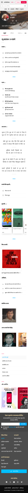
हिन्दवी (2, 460)
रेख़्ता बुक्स (3, 466)
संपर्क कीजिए (17, 444)
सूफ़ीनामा (16, 460)
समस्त (14, 77)
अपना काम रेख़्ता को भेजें (6, 451)
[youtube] (14, 482)
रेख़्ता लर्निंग (16, 463)
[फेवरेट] (12, 20)
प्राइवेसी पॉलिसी (7, 488)
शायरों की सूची (5, 357)
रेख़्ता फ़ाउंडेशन (17, 438)
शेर (8, 9)
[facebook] (6, 482)
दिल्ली (18, 23)
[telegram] (21, 482)
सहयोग (3, 438)
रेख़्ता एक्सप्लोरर (17, 451)
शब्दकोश (12, 9)
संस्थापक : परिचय (18, 441)
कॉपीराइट (22, 488)
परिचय (12, 33)
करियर (15, 448)
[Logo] (7, 2)
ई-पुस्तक (22, 9)
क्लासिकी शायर (5, 365)
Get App (24, 2)
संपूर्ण (4, 33)
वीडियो (17, 9)
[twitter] (10, 482)
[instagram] (17, 482)
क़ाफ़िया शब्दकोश (5, 441)
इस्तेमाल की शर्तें (15, 488)
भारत (20, 23)
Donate (18, 2)
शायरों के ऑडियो (5, 376)
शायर (5, 9)
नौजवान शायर (5, 372)
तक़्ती (2, 444)
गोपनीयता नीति (12, 427)
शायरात (3, 368)
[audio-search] (25, 6)
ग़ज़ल (20, 33)
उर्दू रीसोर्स (3, 448)
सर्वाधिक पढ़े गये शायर (6, 361)
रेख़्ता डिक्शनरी (4, 463)
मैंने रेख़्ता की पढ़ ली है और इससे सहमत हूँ (13, 427)
